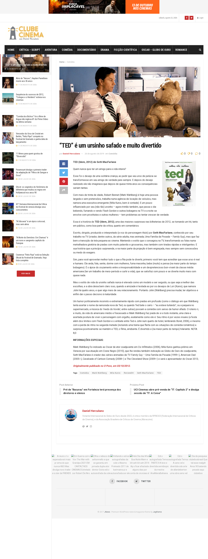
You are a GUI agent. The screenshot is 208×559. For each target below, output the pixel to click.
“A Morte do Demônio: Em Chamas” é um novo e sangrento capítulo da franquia (32, 240)
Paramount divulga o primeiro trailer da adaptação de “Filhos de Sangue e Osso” (32, 172)
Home (11, 49)
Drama (105, 49)
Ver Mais (25, 274)
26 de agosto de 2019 (94, 154)
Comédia (67, 49)
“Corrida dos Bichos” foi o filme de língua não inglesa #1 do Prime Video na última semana (32, 119)
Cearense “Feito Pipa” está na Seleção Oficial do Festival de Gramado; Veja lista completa (32, 257)
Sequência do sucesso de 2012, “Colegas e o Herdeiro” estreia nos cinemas (31, 97)
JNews (107, 512)
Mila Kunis (115, 373)
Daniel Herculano (71, 154)
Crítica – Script (29, 49)
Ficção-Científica (125, 49)
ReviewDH (129, 373)
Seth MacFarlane (145, 373)
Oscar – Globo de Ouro (156, 49)
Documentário (86, 49)
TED (159, 373)
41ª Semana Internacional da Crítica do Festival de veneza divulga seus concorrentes (31, 207)
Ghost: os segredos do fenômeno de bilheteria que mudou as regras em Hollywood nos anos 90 (32, 190)
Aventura (51, 49)
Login (201, 18)
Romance (181, 49)
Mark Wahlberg (99, 373)
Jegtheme (157, 512)
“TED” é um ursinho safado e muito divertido (26, 64)
